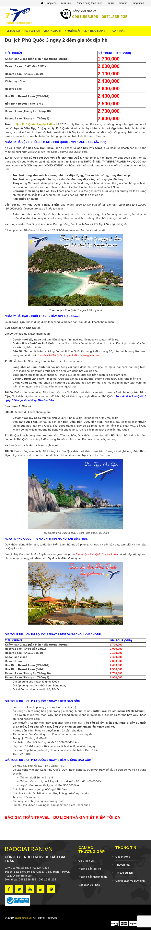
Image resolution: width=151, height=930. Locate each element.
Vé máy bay (13, 30)
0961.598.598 (85, 16)
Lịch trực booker (95, 30)
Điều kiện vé (86, 860)
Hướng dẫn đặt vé (89, 868)
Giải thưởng (122, 856)
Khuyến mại (122, 864)
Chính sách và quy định (130, 880)
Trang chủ (50, 3)
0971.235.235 (113, 16)
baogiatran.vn (23, 917)
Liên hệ (123, 3)
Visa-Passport (52, 30)
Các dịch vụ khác (89, 884)
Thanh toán (117, 30)
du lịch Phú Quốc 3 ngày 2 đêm (33, 124)
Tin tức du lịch (124, 872)
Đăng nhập (138, 3)
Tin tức (110, 3)
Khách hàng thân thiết (89, 3)
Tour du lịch (32, 30)
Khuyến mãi (72, 30)
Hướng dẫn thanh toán (92, 876)
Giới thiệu (66, 3)
